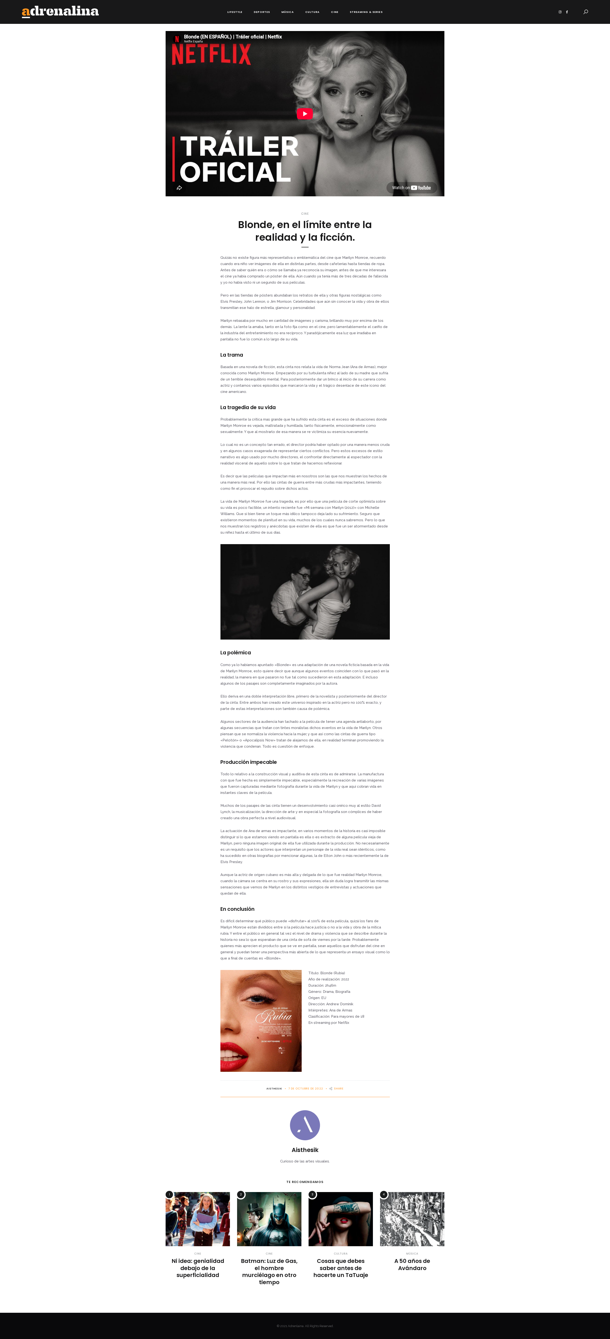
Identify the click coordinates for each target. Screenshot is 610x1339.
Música (287, 12)
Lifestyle (234, 12)
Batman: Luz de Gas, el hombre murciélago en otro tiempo (269, 1271)
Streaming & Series (366, 12)
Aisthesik (274, 1088)
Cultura (312, 12)
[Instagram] (560, 12)
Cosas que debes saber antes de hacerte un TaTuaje (340, 1268)
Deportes (262, 12)
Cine (334, 12)
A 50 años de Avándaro (412, 1264)
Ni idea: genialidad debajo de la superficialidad (198, 1268)
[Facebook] (567, 12)
